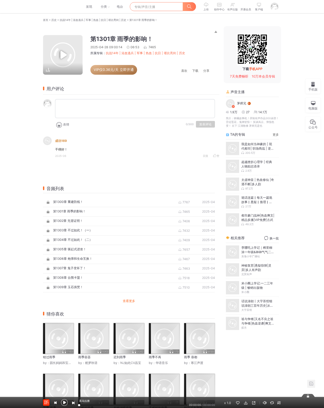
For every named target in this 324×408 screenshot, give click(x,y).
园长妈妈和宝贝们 (62, 363)
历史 (54, 20)
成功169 (61, 141)
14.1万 (262, 112)
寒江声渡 (197, 363)
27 (248, 112)
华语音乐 (162, 363)
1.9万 (233, 112)
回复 (205, 156)
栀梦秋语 (91, 363)
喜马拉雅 (60, 6)
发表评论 (205, 124)
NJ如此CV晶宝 (130, 363)
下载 (195, 70)
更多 (276, 134)
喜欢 (184, 70)
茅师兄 (241, 103)
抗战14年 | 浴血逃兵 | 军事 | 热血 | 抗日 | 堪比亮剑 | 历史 (93, 20)
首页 (45, 20)
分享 (206, 70)
